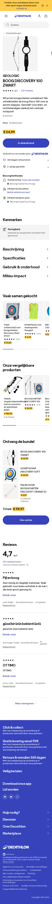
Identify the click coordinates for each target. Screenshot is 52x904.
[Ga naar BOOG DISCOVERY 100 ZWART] (10, 458)
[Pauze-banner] (42, 5)
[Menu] (6, 16)
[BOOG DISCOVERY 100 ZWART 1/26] (20, 53)
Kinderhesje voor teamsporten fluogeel (33, 327)
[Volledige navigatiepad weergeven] (4, 33)
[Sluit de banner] (47, 5)
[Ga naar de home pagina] (22, 16)
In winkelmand (26, 143)
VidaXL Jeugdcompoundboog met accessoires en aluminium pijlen (13, 404)
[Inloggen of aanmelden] (39, 16)
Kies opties (26, 520)
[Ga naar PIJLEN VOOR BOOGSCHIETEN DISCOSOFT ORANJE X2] (10, 491)
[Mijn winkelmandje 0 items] (46, 16)
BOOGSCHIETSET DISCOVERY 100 (33, 400)
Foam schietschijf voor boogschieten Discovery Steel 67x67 (12, 330)
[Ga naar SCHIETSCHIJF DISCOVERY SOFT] (10, 474)
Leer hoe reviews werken (14, 565)
